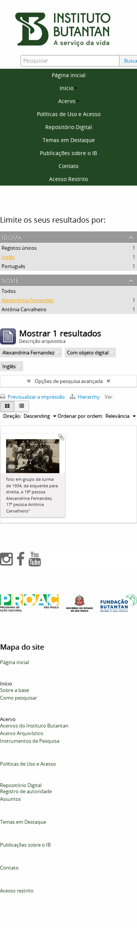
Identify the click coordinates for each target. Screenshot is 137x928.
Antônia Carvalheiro (24, 309)
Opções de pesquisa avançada (69, 381)
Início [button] (66, 88)
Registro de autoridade (26, 791)
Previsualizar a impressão (35, 396)
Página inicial (69, 75)
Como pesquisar (18, 697)
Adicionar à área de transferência (61, 437)
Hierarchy (88, 396)
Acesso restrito (16, 890)
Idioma (12, 236)
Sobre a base (14, 690)
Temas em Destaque (69, 140)
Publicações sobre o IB (68, 153)
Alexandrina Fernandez (28, 300)
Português (13, 266)
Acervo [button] (66, 101)
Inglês (8, 257)
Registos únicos (19, 247)
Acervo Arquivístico (21, 733)
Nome (10, 280)
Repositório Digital (68, 127)
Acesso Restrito (68, 179)
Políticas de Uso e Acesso (68, 114)
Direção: (12, 415)
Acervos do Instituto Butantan (34, 725)
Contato (68, 166)
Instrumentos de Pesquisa (29, 740)
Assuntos (10, 798)
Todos (9, 291)
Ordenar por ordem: (80, 415)
